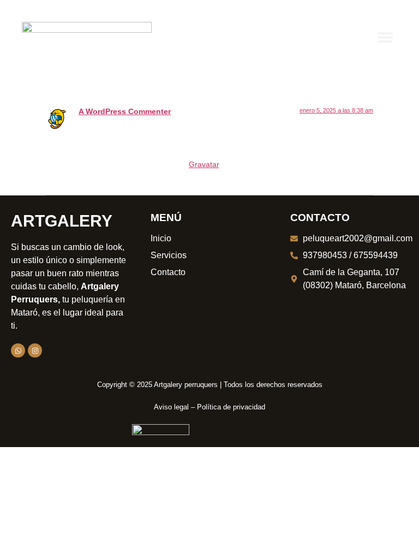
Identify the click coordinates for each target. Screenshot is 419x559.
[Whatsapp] (18, 350)
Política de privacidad (231, 407)
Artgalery (61, 221)
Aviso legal (171, 407)
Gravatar (204, 164)
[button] (385, 37)
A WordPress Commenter (125, 111)
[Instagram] (35, 350)
